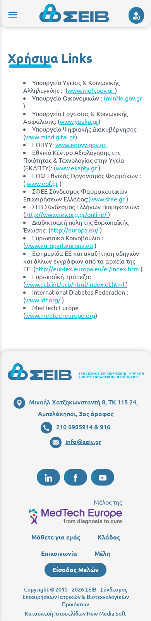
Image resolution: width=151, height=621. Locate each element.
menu (11, 13)
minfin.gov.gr (124, 98)
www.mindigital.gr (50, 137)
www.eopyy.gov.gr (81, 144)
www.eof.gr (42, 183)
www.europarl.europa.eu (59, 245)
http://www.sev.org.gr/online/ (66, 214)
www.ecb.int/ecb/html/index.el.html (75, 284)
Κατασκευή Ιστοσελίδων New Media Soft (75, 613)
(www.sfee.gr (106, 199)
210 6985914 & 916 (83, 426)
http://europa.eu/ (74, 230)
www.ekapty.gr (77, 168)
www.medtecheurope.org (60, 315)
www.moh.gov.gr (91, 90)
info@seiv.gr (83, 441)
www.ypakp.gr (79, 121)
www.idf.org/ (42, 300)
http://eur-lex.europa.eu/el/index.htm (87, 268)
